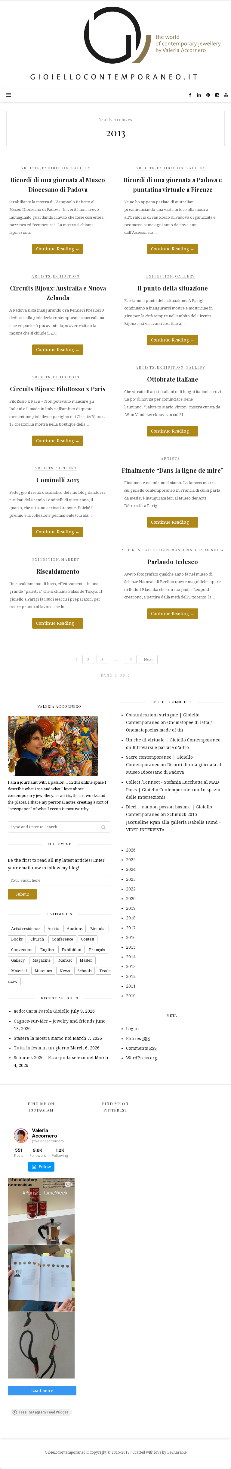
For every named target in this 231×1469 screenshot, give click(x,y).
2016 (131, 937)
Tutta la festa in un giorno (41, 1047)
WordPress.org (141, 1057)
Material (19, 971)
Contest (66, 467)
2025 (131, 859)
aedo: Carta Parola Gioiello (41, 1011)
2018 (131, 917)
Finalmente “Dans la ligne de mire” (172, 470)
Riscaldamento (57, 571)
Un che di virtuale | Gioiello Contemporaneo (173, 740)
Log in (132, 1028)
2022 (131, 889)
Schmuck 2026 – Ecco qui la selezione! (54, 1057)
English (47, 949)
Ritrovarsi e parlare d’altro (161, 747)
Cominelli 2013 (57, 480)
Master (86, 960)
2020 (131, 898)
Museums (181, 549)
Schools (84, 971)
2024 (131, 869)
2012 (131, 976)
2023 (131, 879)
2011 (131, 986)
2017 (131, 927)
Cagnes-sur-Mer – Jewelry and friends (54, 1021)
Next (148, 659)
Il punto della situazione (172, 288)
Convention (21, 949)
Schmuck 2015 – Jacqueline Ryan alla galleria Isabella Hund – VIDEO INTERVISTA (173, 822)
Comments (141, 1048)
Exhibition (55, 167)
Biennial (98, 928)
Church (37, 939)
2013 (131, 966)
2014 (131, 956)
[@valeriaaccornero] (21, 1136)
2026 (131, 850)
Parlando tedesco (172, 561)
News (65, 971)
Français (97, 949)
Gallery (81, 167)
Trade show (209, 549)
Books (17, 939)
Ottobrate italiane (172, 379)
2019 (131, 908)
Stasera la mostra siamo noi (43, 1038)
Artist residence (25, 928)
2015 (131, 947)
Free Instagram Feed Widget (43, 1412)
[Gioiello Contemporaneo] (115, 44)
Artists (30, 167)
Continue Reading (57, 248)
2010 (131, 995)
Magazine (41, 960)
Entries (138, 1038)
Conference (62, 939)
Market (70, 559)
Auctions (74, 928)
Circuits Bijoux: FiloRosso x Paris (58, 389)
